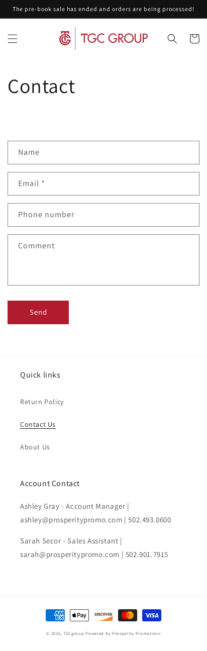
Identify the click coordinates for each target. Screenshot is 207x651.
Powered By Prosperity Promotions (122, 633)
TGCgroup (73, 633)
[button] (13, 39)
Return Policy (42, 401)
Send (38, 312)
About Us (35, 446)
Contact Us (38, 424)
